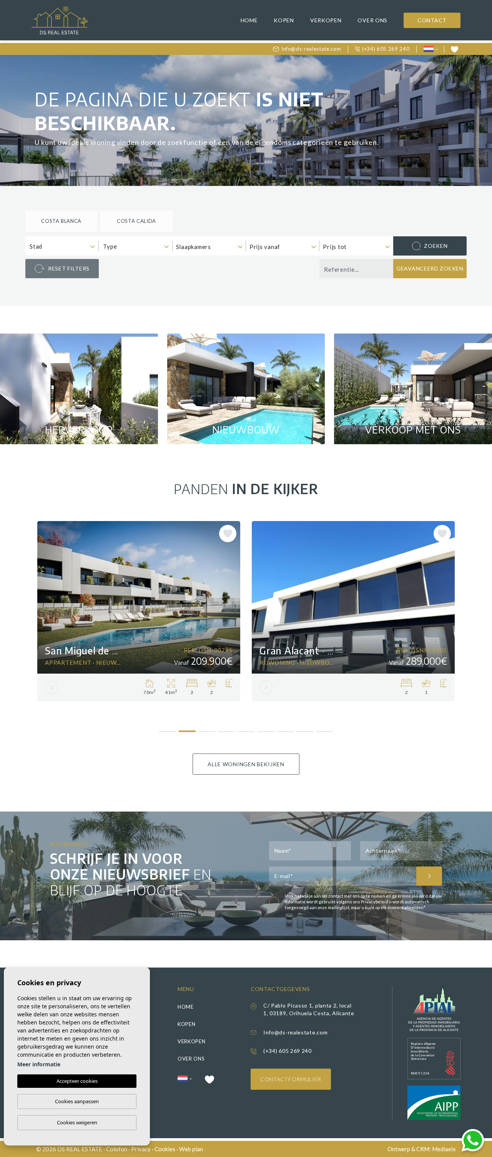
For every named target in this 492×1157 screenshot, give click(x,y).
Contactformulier (290, 1079)
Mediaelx (444, 1148)
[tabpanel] (138, 611)
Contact (432, 20)
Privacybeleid (375, 901)
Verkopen (326, 20)
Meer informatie (38, 1064)
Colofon (116, 1148)
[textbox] (64, 246)
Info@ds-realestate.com (311, 49)
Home (249, 20)
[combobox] (62, 246)
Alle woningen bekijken (246, 764)
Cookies (165, 1148)
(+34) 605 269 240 (385, 49)
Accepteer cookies (77, 1080)
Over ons (372, 20)
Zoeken (435, 245)
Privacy (141, 1148)
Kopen (284, 20)
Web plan (191, 1148)
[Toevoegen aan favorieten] (227, 533)
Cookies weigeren (77, 1122)
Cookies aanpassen (77, 1101)
